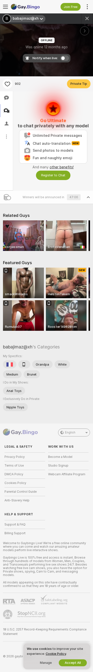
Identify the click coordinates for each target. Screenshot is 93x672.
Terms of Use (14, 465)
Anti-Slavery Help (17, 500)
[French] (9, 364)
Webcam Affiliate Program (66, 474)
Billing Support (15, 533)
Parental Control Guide (20, 491)
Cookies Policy (15, 483)
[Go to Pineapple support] (8, 614)
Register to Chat (53, 175)
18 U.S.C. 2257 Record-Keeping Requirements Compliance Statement (45, 632)
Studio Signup (58, 465)
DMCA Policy (13, 474)
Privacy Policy (14, 457)
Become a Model (60, 457)
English (70, 432)
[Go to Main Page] (29, 6)
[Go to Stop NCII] (32, 614)
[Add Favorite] (7, 84)
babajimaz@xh (17, 346)
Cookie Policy (56, 654)
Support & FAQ (15, 524)
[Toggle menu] (5, 6)
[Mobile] (24, 364)
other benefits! (62, 167)
